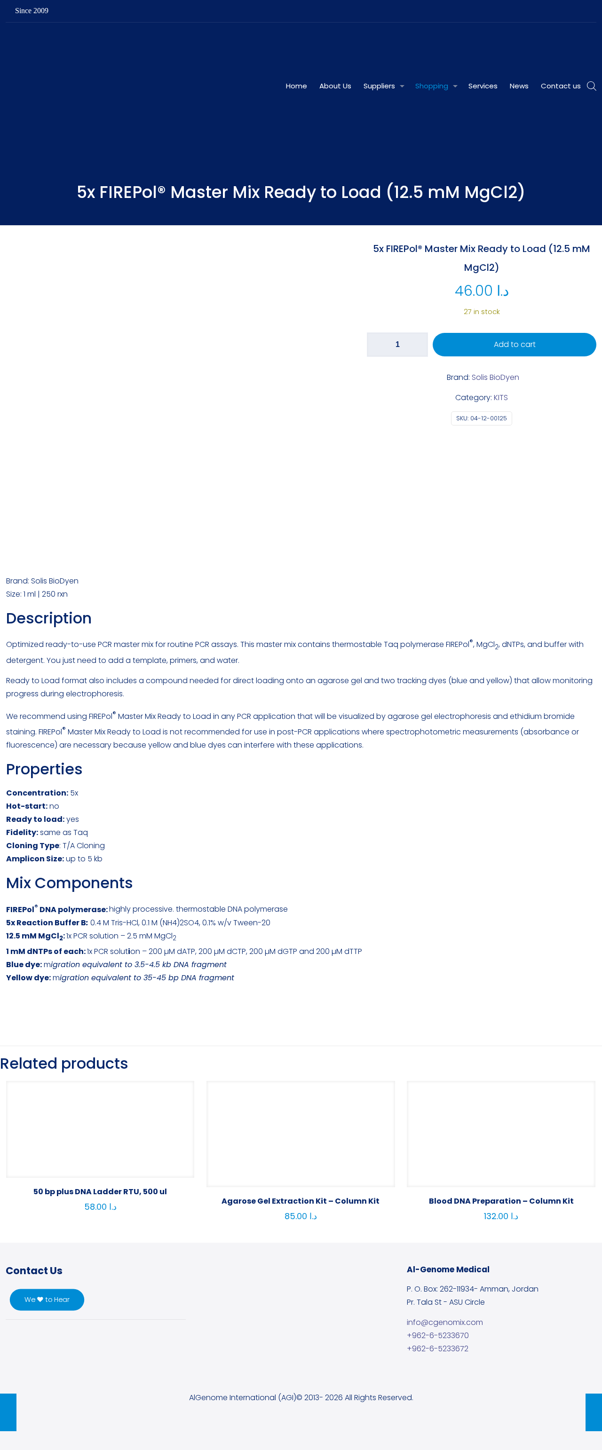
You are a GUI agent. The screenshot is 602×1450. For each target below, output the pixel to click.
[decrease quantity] (377, 345)
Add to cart (515, 344)
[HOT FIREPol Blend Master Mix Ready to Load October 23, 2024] (594, 1412)
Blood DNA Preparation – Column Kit (501, 1201)
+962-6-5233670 (438, 1335)
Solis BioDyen (495, 377)
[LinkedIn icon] (558, 11)
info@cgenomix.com (445, 1322)
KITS (501, 397)
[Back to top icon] (557, 1431)
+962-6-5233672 (437, 1348)
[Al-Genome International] (211, 44)
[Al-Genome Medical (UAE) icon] (581, 11)
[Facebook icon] (534, 11)
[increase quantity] (417, 345)
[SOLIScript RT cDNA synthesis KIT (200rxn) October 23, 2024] (8, 1412)
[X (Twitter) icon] (546, 11)
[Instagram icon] (569, 11)
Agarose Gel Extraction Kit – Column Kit (301, 1201)
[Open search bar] (591, 86)
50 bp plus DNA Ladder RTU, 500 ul (100, 1191)
